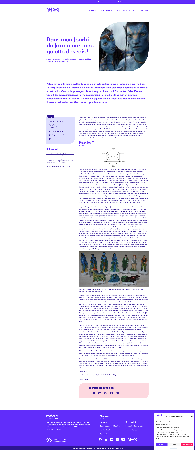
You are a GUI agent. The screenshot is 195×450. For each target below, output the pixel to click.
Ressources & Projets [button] (124, 10)
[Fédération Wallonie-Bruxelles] (56, 440)
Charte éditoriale (131, 430)
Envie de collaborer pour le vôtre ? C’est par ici (108, 448)
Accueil (48, 59)
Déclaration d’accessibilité (134, 426)
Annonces (101, 2)
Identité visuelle (105, 430)
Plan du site (104, 434)
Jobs (111, 2)
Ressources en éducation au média (64, 59)
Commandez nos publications (110, 426)
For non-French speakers (140, 2)
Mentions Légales (173, 448)
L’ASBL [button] (91, 10)
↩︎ (115, 375)
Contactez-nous (122, 2)
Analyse (52, 125)
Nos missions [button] (105, 10)
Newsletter (103, 422)
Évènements (143, 10)
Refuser (174, 444)
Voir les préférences (187, 444)
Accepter (161, 444)
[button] (192, 416)
